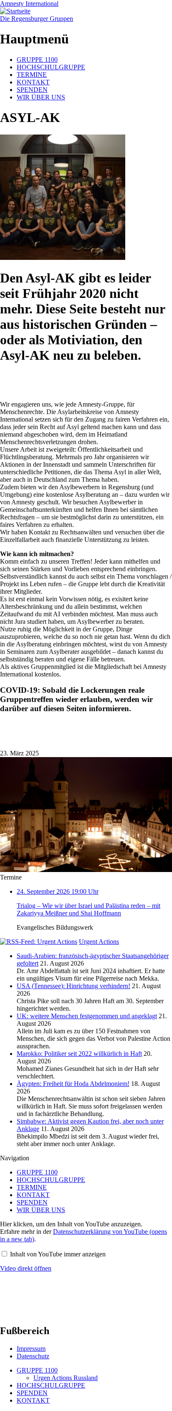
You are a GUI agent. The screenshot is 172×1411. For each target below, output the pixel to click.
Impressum (31, 1348)
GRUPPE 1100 (37, 59)
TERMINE (32, 74)
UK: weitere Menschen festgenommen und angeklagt (87, 1015)
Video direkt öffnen (25, 1268)
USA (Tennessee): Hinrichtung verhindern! (73, 985)
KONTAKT (33, 82)
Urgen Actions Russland (65, 1377)
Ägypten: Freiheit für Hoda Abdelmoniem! (73, 1083)
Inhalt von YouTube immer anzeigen (58, 1254)
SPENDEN (32, 89)
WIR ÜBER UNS (41, 97)
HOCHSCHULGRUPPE (51, 67)
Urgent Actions (99, 941)
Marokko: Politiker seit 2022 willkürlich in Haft (79, 1053)
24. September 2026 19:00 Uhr (88, 902)
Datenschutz (33, 1356)
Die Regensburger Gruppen (36, 18)
